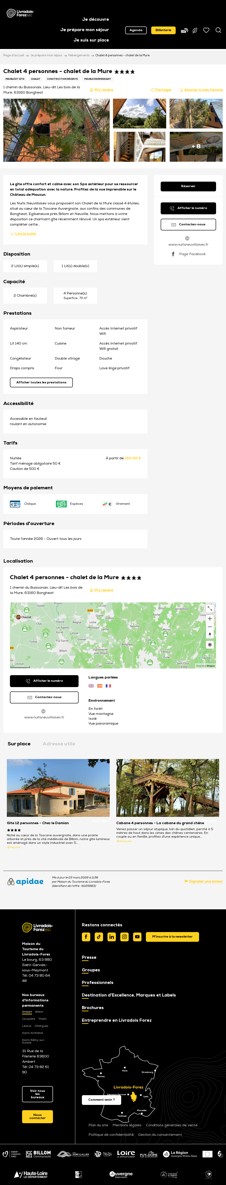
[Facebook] (86, 937)
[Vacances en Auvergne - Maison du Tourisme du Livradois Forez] (20, 13)
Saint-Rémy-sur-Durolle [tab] (33, 1041)
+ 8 (196, 147)
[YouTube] (137, 937)
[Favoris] (207, 30)
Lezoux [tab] (26, 1026)
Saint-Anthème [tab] (32, 1033)
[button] (95, 20)
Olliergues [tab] (41, 1026)
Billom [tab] (39, 1012)
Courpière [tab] (28, 1019)
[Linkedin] (111, 937)
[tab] (19, 744)
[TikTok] (99, 937)
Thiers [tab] (42, 1019)
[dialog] (172, 937)
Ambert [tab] (27, 1012)
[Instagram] (124, 937)
